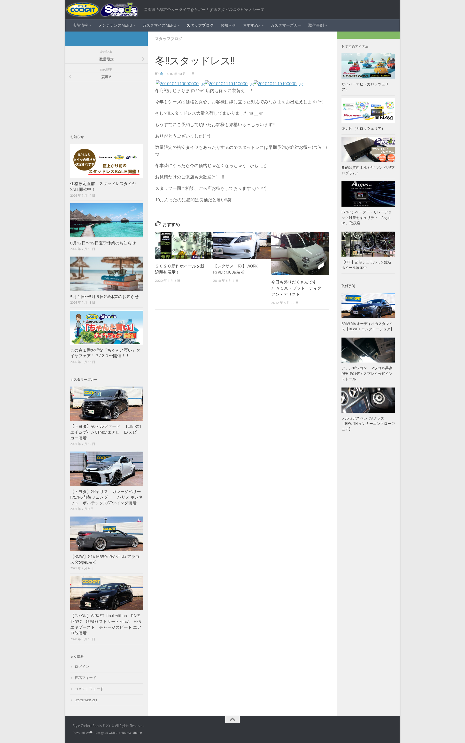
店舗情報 (80, 25)
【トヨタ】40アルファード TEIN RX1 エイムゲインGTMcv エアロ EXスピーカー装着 (106, 432)
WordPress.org (86, 700)
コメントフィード (89, 689)
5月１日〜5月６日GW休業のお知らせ (104, 296)
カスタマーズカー (286, 25)
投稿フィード (85, 678)
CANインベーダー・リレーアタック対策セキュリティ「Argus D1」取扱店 (366, 217)
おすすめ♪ (251, 25)
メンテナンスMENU (115, 25)
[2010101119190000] (278, 83)
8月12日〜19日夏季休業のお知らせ (103, 243)
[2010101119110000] (229, 83)
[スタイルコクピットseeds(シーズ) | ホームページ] (102, 9)
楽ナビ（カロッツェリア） (363, 128)
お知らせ (228, 25)
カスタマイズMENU (159, 25)
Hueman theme (131, 733)
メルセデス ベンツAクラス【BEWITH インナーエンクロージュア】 (368, 423)
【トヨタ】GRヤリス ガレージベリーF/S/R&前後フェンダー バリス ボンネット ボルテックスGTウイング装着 (106, 497)
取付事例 (316, 25)
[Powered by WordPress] (91, 732)
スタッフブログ (200, 25)
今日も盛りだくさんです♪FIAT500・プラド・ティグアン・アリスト (296, 288)
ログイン (82, 666)
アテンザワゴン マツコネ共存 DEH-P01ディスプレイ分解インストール (366, 373)
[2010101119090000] (180, 83)
